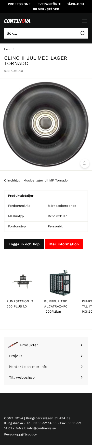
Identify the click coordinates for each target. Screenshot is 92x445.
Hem (7, 49)
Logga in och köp (24, 244)
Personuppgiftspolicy (20, 434)
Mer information (64, 244)
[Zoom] (84, 163)
